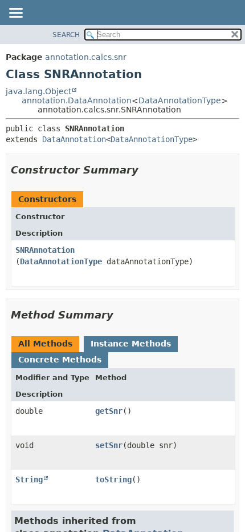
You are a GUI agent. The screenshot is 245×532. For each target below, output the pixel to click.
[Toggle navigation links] (15, 14)
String (29, 479)
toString (113, 479)
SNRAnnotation (45, 250)
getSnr (108, 411)
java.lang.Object (38, 91)
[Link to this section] (146, 170)
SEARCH (66, 35)
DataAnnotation (74, 139)
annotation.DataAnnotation (77, 100)
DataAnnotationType (179, 100)
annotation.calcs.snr (85, 57)
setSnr (108, 445)
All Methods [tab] (45, 343)
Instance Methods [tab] (131, 343)
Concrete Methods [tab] (59, 359)
